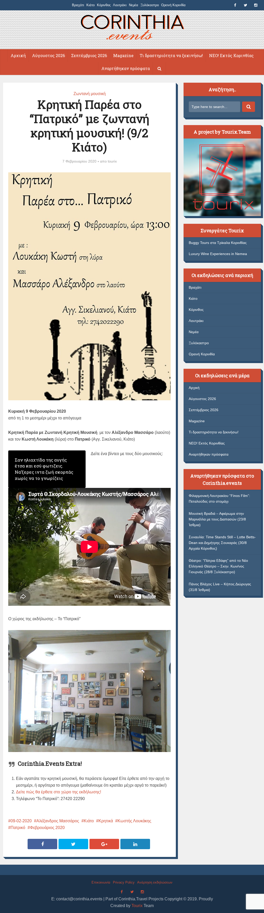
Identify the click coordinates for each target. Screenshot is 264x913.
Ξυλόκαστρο (150, 5)
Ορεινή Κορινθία (173, 5)
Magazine (123, 55)
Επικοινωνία (101, 882)
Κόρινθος (104, 5)
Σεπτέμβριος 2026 (89, 55)
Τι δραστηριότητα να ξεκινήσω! (171, 55)
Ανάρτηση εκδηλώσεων (154, 882)
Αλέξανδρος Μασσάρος (57, 821)
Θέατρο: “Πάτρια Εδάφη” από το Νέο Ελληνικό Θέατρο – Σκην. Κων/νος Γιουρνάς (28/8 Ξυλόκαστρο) (218, 566)
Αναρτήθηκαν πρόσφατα (125, 68)
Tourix (137, 905)
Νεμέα (133, 5)
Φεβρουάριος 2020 (47, 827)
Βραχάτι (78, 5)
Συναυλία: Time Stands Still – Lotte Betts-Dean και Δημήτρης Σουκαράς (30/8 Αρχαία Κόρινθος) (222, 542)
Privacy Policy (124, 882)
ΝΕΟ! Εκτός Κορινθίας (231, 55)
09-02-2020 (21, 821)
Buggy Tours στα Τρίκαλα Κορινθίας (218, 243)
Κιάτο (90, 5)
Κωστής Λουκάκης (134, 821)
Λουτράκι (120, 5)
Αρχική (18, 55)
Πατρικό (18, 827)
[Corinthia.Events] (132, 28)
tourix (112, 161)
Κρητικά (105, 821)
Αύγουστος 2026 (48, 55)
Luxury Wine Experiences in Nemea (218, 254)
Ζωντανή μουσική (89, 93)
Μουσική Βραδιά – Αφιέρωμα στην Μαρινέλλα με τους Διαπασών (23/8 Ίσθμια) (217, 519)
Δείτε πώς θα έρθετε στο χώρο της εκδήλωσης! (58, 792)
